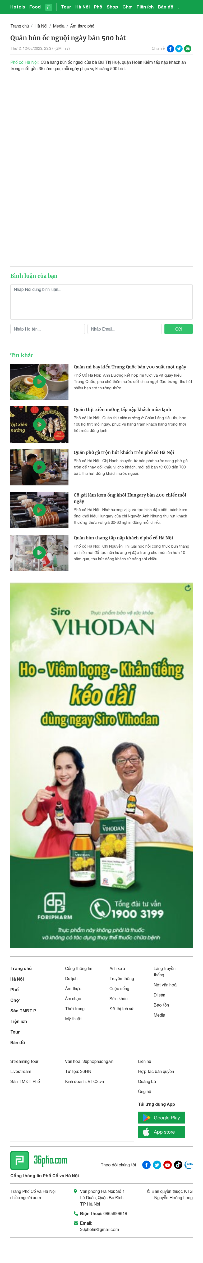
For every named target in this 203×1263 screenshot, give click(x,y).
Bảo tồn (161, 1005)
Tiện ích (145, 7)
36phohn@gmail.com (99, 1229)
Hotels (17, 7)
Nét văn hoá (165, 984)
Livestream (20, 1071)
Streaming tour (24, 1061)
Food (35, 7)
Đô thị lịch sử (121, 1008)
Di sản (159, 995)
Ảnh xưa (117, 968)
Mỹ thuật (73, 1018)
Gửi (178, 329)
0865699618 (115, 1213)
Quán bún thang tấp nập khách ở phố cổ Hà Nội (123, 537)
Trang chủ (19, 26)
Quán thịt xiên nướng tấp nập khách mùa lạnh (122, 409)
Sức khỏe (118, 998)
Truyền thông (121, 978)
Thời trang (75, 1008)
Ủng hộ (144, 1091)
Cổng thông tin (78, 968)
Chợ (127, 7)
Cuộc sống (119, 988)
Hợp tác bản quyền (156, 1071)
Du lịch (71, 978)
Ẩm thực (73, 988)
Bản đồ (165, 7)
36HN (85, 1071)
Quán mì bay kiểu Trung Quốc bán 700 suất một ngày (130, 366)
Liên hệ (144, 1061)
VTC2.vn (96, 1081)
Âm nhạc (73, 998)
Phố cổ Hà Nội (24, 62)
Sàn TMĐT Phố (25, 1081)
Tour (66, 7)
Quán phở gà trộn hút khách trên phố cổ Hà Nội (124, 452)
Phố (98, 7)
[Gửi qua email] (187, 48)
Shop (112, 7)
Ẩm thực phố (82, 26)
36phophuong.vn (97, 1061)
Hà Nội (82, 7)
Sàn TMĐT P (23, 1010)
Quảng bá (147, 1081)
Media (58, 26)
